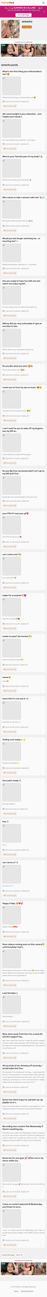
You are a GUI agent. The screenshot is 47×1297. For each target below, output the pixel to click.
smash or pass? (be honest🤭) (16, 636)
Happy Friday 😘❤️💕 (12, 903)
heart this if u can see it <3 (15, 698)
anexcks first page (8, 1255)
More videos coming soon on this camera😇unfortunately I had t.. (23, 945)
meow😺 (6, 677)
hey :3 (5, 821)
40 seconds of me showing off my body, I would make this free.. (22, 1067)
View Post (9, 106)
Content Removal (27, 1291)
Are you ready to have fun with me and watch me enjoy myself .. (21, 282)
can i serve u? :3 (10, 862)
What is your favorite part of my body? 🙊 (22, 156)
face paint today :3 (11, 780)
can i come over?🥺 (11, 554)
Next (18, 1255)
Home (16, 1291)
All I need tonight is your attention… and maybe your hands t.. (21, 115)
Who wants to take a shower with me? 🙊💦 (23, 197)
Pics (7, 2)
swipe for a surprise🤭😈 (14, 595)
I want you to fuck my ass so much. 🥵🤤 (22, 387)
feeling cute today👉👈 (13, 739)
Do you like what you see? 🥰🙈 (17, 366)
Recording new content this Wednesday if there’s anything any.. (22, 1127)
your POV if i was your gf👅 (15, 513)
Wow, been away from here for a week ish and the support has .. (22, 1035)
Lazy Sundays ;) (10, 993)
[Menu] (43, 3)
